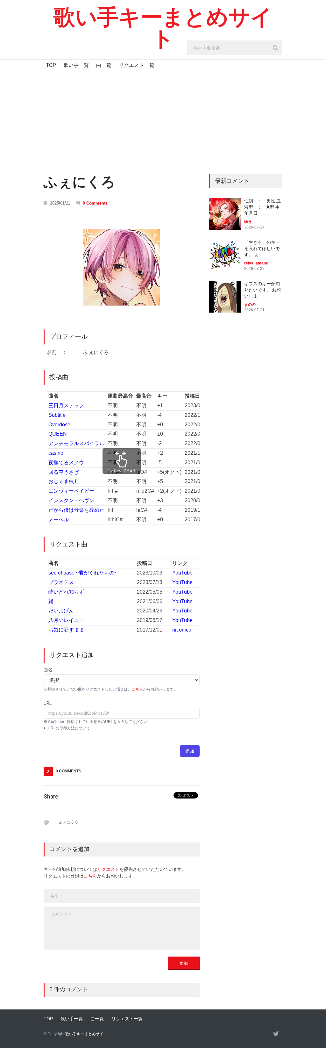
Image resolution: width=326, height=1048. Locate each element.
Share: (52, 796)
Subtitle (57, 415)
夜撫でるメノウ (66, 462)
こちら (137, 689)
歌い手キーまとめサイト (162, 28)
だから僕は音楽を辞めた (76, 510)
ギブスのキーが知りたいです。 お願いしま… (262, 290)
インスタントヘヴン (71, 500)
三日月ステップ (66, 405)
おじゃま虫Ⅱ (63, 481)
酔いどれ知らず (66, 592)
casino (55, 453)
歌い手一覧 (76, 65)
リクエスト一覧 (136, 65)
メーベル (58, 519)
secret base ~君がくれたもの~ (82, 572)
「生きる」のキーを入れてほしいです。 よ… (262, 248)
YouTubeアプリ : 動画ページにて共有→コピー (83, 728)
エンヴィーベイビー (71, 491)
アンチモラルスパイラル (76, 443)
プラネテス (61, 582)
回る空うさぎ (63, 472)
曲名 (48, 669)
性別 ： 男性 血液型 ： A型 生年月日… (262, 207)
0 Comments (95, 203)
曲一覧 (103, 65)
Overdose (59, 424)
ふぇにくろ (68, 822)
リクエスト (108, 869)
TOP (51, 65)
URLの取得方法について (69, 728)
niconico (181, 629)
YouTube (182, 572)
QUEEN (57, 434)
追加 (189, 751)
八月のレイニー (66, 620)
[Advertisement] (163, 120)
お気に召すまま (66, 629)
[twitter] (276, 1033)
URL (48, 703)
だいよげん (61, 610)
